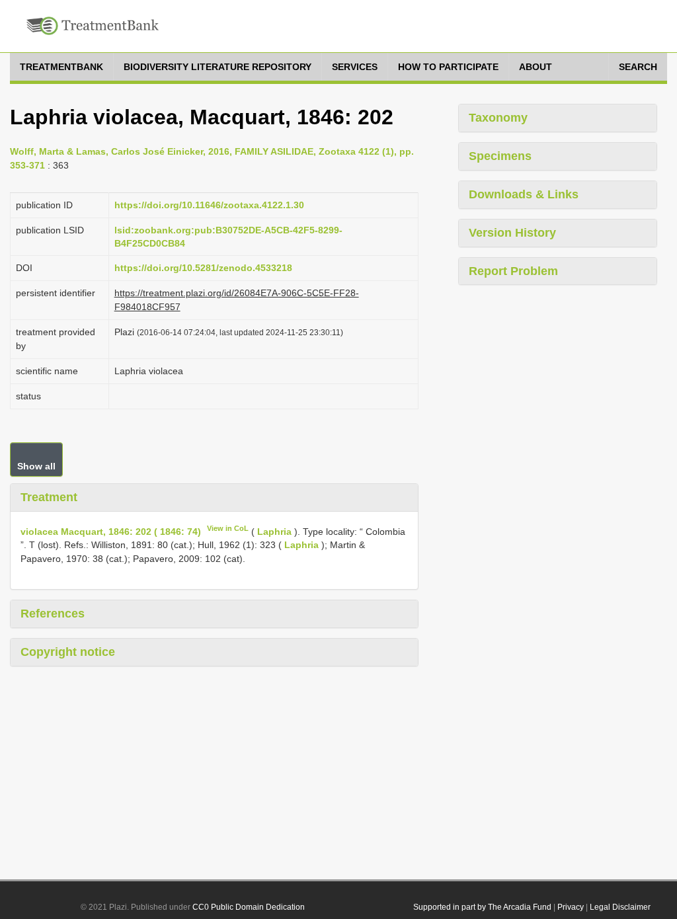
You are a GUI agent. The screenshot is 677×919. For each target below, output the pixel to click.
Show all (36, 466)
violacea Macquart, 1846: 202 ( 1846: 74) (110, 531)
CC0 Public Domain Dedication (248, 907)
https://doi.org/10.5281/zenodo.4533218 (203, 267)
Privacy (570, 907)
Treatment (48, 497)
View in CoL (228, 528)
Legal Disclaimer (620, 907)
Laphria (274, 531)
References (52, 613)
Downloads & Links (523, 194)
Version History (512, 232)
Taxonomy (498, 117)
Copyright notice (67, 652)
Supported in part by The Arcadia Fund (482, 907)
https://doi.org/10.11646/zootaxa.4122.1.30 (209, 205)
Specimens (500, 156)
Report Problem (513, 271)
